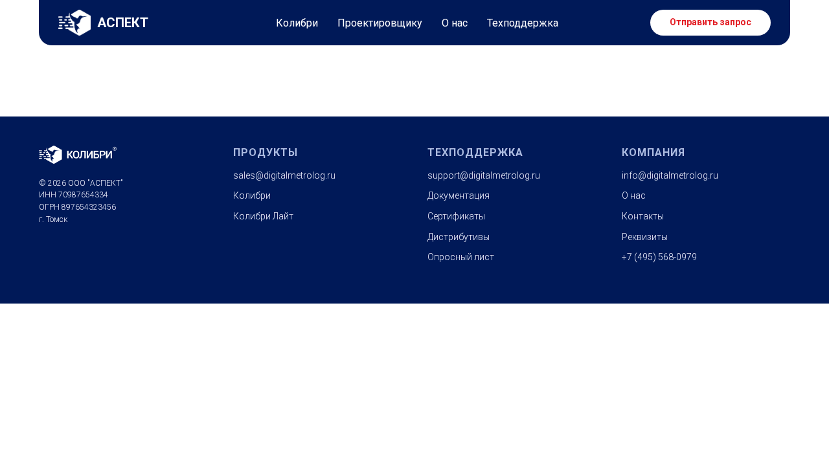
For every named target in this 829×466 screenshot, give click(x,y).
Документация (458, 195)
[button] (710, 23)
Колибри (297, 23)
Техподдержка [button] (522, 23)
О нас (455, 23)
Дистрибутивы (458, 237)
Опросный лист (460, 257)
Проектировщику (379, 23)
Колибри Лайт (263, 216)
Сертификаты (456, 216)
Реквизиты (645, 237)
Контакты (643, 216)
